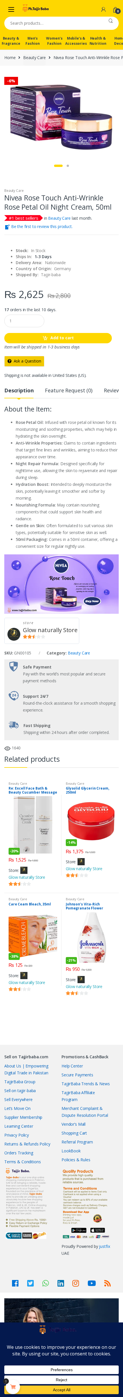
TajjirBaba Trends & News (85, 1083)
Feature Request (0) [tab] (68, 391)
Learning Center (18, 1126)
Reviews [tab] (113, 391)
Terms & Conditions (22, 1161)
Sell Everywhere (18, 1099)
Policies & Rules (75, 1159)
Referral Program (77, 1142)
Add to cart (62, 337)
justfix (104, 1246)
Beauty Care (34, 57)
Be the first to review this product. (41, 226)
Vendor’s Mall (73, 1124)
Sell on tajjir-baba (20, 1090)
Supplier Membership (23, 1117)
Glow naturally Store (50, 630)
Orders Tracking (18, 1153)
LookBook (71, 1151)
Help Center (72, 1066)
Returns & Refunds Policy (27, 1144)
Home (9, 57)
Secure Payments (77, 1075)
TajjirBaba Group (19, 1081)
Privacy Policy (16, 1135)
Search (110, 23)
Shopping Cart (74, 1133)
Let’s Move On (17, 1108)
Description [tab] (18, 391)
